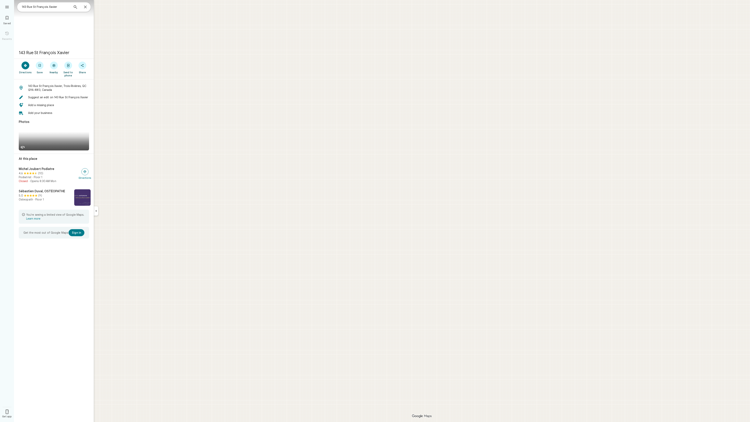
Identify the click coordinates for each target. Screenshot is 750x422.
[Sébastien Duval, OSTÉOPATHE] (54, 198)
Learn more (33, 218)
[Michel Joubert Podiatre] (54, 175)
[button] (54, 87)
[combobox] (46, 6)
